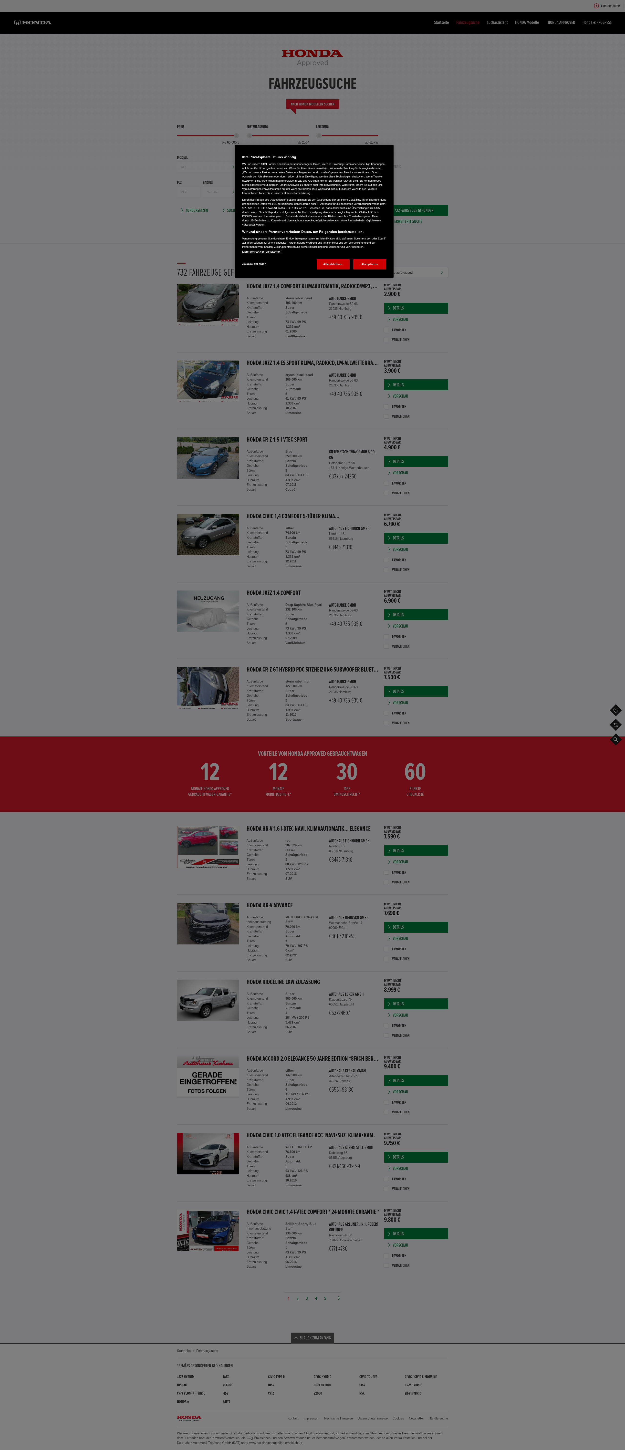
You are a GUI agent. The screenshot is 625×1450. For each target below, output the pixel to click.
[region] (314, 211)
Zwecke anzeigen (254, 263)
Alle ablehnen (333, 264)
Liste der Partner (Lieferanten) (262, 251)
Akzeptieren (369, 264)
